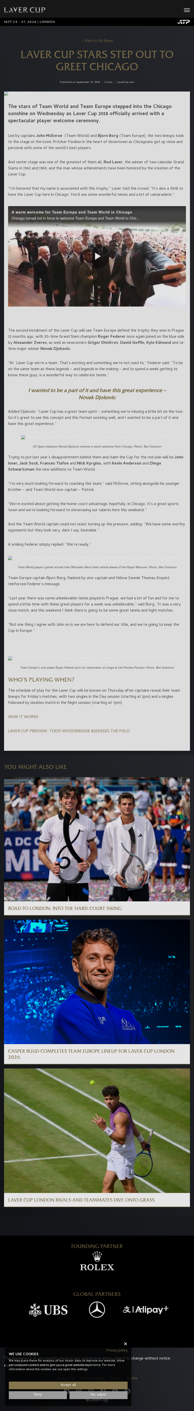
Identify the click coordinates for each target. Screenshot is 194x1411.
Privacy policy (117, 1351)
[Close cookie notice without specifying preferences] (126, 1344)
